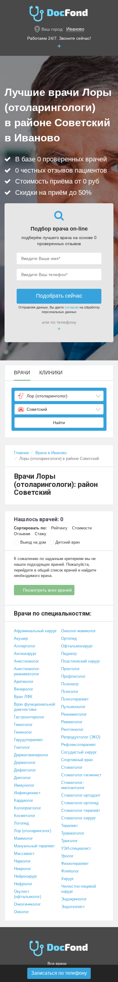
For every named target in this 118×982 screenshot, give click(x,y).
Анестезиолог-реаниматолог (27, 671)
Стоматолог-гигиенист (81, 775)
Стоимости (82, 528)
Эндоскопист (73, 906)
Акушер (21, 638)
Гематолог (23, 724)
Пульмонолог (73, 706)
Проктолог (70, 668)
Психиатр (69, 684)
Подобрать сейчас (59, 296)
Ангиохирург (25, 653)
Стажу (40, 533)
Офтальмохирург (77, 646)
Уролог (67, 856)
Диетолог (22, 777)
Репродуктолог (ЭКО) (80, 737)
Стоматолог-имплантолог (73, 785)
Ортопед (69, 638)
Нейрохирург (25, 876)
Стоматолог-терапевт (80, 810)
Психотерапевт (75, 699)
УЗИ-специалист (76, 848)
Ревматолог (72, 722)
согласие (72, 307)
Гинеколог (23, 732)
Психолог (69, 691)
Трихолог (69, 841)
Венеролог (23, 689)
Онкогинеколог (27, 904)
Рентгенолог (72, 729)
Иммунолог (24, 785)
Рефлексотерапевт (78, 744)
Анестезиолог (26, 661)
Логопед (21, 823)
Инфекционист (27, 793)
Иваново (75, 29)
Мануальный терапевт (34, 846)
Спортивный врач (77, 760)
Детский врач (67, 542)
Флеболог (70, 871)
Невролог (22, 868)
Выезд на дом (33, 542)
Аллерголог (24, 646)
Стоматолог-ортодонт (80, 795)
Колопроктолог (27, 808)
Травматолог (72, 833)
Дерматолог (25, 762)
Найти (59, 422)
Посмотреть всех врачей (47, 590)
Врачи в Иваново (51, 453)
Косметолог (24, 815)
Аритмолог (24, 681)
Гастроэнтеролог (29, 717)
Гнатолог (22, 747)
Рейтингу (59, 528)
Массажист (24, 853)
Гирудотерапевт (28, 739)
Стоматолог (72, 767)
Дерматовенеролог (31, 755)
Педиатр (69, 653)
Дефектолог (25, 770)
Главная (21, 453)
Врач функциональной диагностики (34, 707)
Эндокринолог (74, 899)
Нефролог (23, 884)
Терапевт (69, 825)
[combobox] (59, 396)
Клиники (51, 372)
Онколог (21, 911)
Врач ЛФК (23, 696)
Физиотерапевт (75, 863)
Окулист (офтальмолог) (27, 894)
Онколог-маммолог (78, 631)
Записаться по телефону (59, 973)
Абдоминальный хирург (35, 631)
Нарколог (22, 861)
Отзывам (22, 533)
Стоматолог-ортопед (80, 803)
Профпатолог (73, 676)
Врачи (22, 372)
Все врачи (57, 963)
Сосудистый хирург (79, 752)
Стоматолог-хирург (78, 818)
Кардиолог (23, 800)
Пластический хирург (80, 661)
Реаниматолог (74, 714)
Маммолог (23, 838)
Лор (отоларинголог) (32, 830)
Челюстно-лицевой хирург (78, 889)
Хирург (67, 878)
